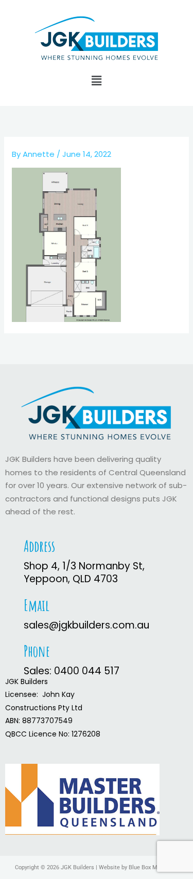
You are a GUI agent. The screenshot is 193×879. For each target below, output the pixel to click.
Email (36, 605)
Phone (37, 650)
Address (39, 545)
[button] (96, 81)
